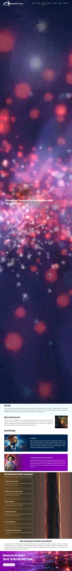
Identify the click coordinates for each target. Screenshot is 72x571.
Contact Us (65, 3)
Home (33, 3)
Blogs (59, 3)
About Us (49, 3)
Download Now (9, 565)
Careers (55, 3)
